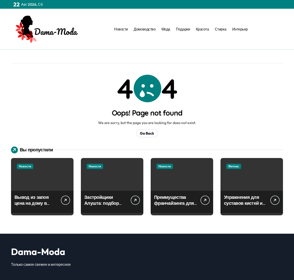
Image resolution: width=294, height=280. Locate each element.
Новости (121, 29)
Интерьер (240, 29)
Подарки (183, 29)
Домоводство (144, 29)
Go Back (147, 133)
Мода (165, 29)
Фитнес (233, 166)
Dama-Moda (38, 251)
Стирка (220, 29)
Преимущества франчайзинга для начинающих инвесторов (174, 206)
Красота (202, 29)
